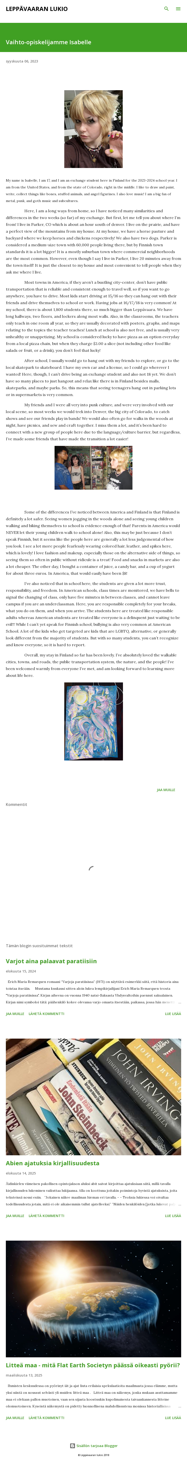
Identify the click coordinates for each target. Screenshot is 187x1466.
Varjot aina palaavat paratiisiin (51, 961)
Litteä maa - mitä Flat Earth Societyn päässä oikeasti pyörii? (93, 1365)
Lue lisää (173, 1013)
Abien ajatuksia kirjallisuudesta (52, 1163)
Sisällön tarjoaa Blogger (96, 1445)
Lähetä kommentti (46, 1013)
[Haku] (166, 9)
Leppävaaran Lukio (37, 9)
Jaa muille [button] (166, 789)
